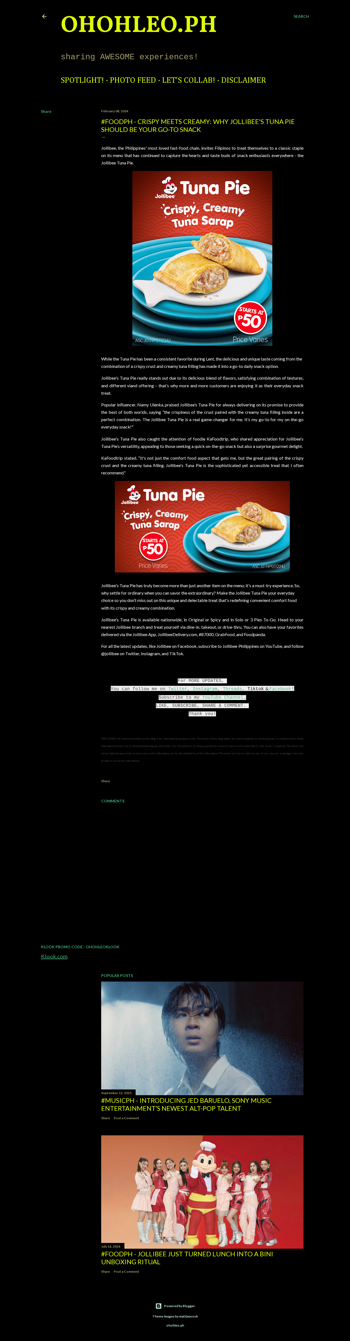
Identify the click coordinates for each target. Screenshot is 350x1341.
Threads (232, 689)
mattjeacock (188, 1316)
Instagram (205, 689)
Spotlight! (82, 80)
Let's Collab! (188, 80)
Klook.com (54, 956)
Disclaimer (243, 80)
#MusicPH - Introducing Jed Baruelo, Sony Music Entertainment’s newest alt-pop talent (186, 1104)
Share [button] (46, 111)
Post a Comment (126, 1118)
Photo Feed (133, 80)
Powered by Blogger (179, 1306)
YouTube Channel (222, 697)
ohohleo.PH (139, 26)
